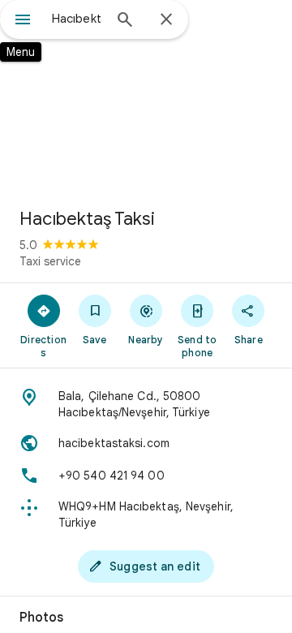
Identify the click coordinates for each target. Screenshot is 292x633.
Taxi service (50, 261)
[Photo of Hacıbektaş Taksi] (146, 97)
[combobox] (77, 18)
